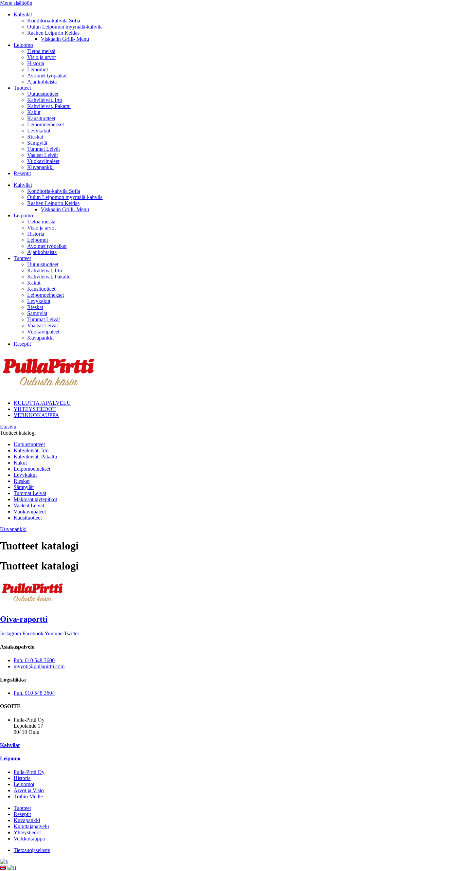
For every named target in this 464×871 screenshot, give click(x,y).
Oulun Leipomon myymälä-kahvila (65, 27)
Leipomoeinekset (45, 124)
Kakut (33, 112)
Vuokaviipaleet (43, 161)
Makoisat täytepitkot (35, 499)
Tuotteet (22, 88)
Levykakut (38, 130)
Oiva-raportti (24, 619)
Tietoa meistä (41, 51)
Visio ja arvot (41, 57)
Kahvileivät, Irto (44, 100)
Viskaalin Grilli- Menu (65, 39)
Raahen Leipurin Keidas (53, 33)
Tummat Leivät (43, 149)
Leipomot (37, 69)
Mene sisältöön (16, 3)
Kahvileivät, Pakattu (49, 106)
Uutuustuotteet (42, 94)
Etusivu (8, 427)
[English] (3, 868)
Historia (35, 63)
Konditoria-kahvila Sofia (53, 20)
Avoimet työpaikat (47, 75)
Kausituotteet (41, 118)
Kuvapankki (40, 167)
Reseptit (22, 173)
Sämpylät (37, 143)
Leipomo (23, 45)
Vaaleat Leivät (42, 155)
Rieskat (35, 137)
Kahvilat (23, 14)
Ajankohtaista (42, 82)
